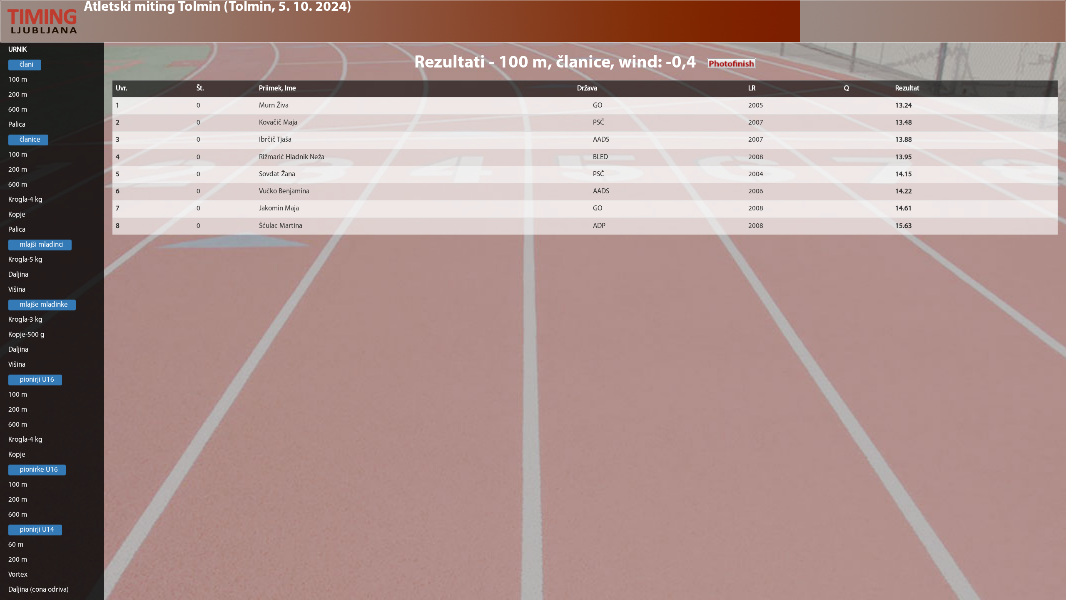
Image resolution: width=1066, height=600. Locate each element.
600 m (17, 109)
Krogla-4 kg (25, 199)
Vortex (17, 574)
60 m (15, 544)
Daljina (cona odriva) (38, 589)
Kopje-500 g (26, 334)
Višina (16, 289)
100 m (17, 79)
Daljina (18, 274)
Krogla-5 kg (25, 259)
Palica (16, 124)
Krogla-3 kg (25, 319)
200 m (17, 94)
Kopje (16, 214)
